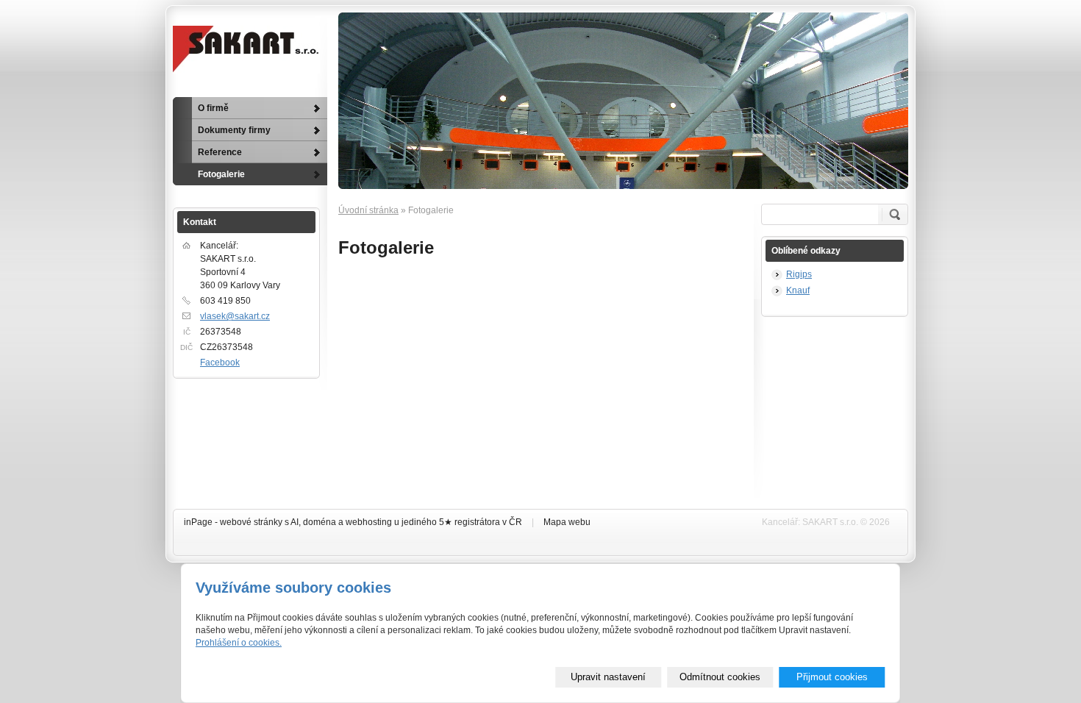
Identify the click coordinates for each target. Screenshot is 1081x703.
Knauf (798, 290)
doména (319, 522)
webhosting (369, 522)
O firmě (213, 108)
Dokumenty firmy (234, 130)
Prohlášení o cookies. (239, 643)
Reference (220, 152)
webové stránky (251, 522)
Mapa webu (567, 522)
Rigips (799, 274)
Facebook (220, 362)
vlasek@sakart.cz (235, 316)
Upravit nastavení (608, 676)
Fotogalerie (221, 174)
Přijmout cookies (832, 676)
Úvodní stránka (368, 210)
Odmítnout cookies (719, 676)
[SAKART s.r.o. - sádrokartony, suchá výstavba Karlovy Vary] (246, 49)
